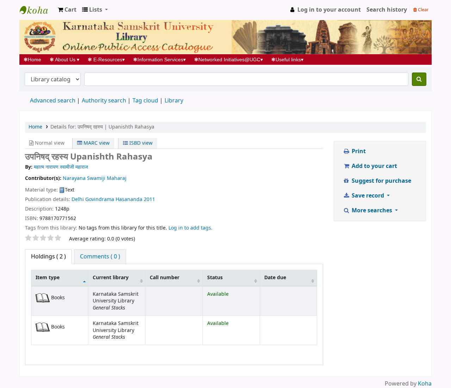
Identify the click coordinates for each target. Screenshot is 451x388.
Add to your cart (373, 166)
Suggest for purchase (380, 181)
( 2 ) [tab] (48, 256)
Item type (48, 277)
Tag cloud (145, 100)
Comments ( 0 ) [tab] (100, 256)
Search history (386, 10)
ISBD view (140, 143)
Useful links (287, 59)
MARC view (96, 143)
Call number (164, 277)
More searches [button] (372, 210)
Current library (111, 277)
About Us (64, 59)
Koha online (37, 10)
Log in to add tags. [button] (190, 228)
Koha (425, 384)
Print (358, 151)
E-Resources (106, 59)
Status (215, 277)
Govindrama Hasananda (113, 199)
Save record (367, 196)
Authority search (104, 100)
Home (34, 59)
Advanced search (52, 100)
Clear (422, 9)
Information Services (159, 59)
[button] (67, 10)
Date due (275, 277)
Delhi (78, 199)
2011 (149, 199)
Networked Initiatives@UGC (228, 59)
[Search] (419, 79)
